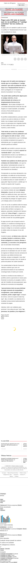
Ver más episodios (5, 528)
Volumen (2, 501)
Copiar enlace (4, 559)
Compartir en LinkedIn (6, 556)
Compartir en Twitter (5, 555)
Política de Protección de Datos (12, 472)
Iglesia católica (5, 316)
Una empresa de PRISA (14, 481)
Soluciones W (22, 474)
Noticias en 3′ (3, 505)
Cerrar (2, 536)
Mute (1, 499)
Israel (2, 318)
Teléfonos (11, 476)
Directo (19, 505)
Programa (13, 3)
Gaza (2, 317)
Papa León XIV (5, 314)
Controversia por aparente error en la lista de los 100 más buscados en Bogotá (10, 445)
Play (1, 502)
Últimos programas (12, 505)
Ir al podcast (13, 528)
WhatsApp (25, 59)
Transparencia (16, 474)
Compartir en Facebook (6, 553)
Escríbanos (16, 476)
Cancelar (7, 548)
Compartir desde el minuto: (8, 562)
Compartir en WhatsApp (6, 558)
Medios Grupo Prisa (14, 484)
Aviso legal (4, 472)
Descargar (2, 561)
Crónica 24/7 (3, 523)
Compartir (19, 528)
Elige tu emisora (21, 5)
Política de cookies (23, 472)
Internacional (5, 17)
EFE (2, 63)
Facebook (15, 59)
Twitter (18, 59)
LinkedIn (22, 59)
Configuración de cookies (7, 474)
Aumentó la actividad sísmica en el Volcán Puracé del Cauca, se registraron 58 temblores (9, 460)
